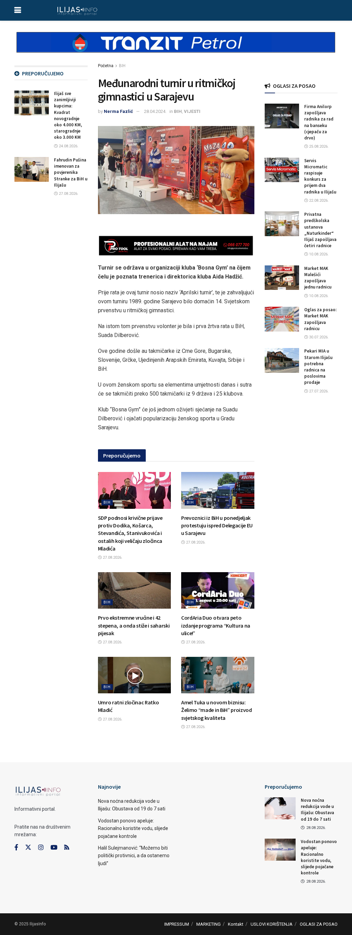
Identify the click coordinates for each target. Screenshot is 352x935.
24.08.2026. (68, 146)
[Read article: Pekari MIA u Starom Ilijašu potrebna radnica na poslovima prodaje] (282, 360)
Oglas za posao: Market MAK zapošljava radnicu (320, 319)
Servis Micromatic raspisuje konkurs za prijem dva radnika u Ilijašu (320, 176)
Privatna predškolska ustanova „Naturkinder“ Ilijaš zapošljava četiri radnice (320, 230)
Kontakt (235, 924)
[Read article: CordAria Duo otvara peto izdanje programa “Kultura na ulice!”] (217, 590)
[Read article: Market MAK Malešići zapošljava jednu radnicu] (282, 277)
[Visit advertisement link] (176, 48)
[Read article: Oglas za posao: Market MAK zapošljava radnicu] (282, 319)
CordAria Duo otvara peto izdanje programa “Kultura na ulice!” (215, 625)
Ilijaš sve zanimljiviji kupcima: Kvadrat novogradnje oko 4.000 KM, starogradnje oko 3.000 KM (68, 115)
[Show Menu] (17, 10)
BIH (122, 65)
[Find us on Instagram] (41, 847)
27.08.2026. (112, 557)
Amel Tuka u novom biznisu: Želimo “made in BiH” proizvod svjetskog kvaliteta (216, 710)
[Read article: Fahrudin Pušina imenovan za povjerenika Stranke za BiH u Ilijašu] (31, 169)
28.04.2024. (155, 111)
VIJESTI (192, 111)
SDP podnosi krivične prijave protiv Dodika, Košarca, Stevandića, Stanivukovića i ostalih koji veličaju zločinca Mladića (130, 533)
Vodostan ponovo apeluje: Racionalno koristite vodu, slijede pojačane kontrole (133, 828)
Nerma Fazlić (118, 111)
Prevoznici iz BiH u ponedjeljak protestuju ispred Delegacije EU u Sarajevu (217, 525)
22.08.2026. (318, 200)
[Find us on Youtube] (54, 847)
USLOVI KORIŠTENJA (272, 924)
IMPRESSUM (176, 924)
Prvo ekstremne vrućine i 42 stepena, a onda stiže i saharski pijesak (134, 625)
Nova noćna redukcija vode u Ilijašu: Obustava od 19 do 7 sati (317, 809)
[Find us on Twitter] (28, 847)
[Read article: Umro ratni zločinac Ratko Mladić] (134, 675)
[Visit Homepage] (77, 10)
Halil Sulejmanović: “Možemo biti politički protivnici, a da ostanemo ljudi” (133, 855)
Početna (105, 65)
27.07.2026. (318, 391)
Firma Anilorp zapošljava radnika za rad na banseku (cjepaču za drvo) (318, 122)
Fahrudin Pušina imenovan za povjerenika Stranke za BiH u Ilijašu (70, 172)
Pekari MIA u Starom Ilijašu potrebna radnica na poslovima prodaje (318, 366)
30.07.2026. (318, 337)
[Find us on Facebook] (16, 847)
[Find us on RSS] (66, 848)
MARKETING (208, 924)
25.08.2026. (318, 146)
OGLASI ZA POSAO (319, 924)
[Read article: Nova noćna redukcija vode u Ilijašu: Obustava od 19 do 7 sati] (280, 808)
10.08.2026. (318, 254)
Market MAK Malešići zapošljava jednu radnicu (317, 277)
